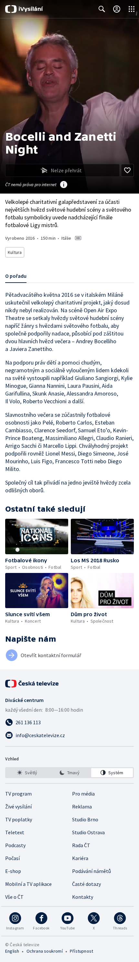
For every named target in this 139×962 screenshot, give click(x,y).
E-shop (13, 871)
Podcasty (15, 845)
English (12, 951)
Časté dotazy (86, 884)
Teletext (14, 832)
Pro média (83, 793)
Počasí (12, 858)
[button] (36, 536)
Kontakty (82, 897)
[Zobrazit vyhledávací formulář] (101, 9)
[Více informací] (64, 185)
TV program (18, 793)
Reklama (82, 806)
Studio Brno (85, 819)
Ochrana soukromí (45, 951)
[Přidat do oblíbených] (127, 170)
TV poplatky (18, 819)
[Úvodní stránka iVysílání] (24, 9)
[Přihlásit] (116, 9)
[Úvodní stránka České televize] (32, 683)
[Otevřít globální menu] (131, 9)
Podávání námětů (91, 871)
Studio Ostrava (88, 832)
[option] (27, 772)
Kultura (15, 252)
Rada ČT (81, 845)
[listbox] (69, 772)
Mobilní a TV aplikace (28, 884)
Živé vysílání (18, 806)
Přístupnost (81, 951)
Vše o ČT (14, 897)
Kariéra (80, 858)
